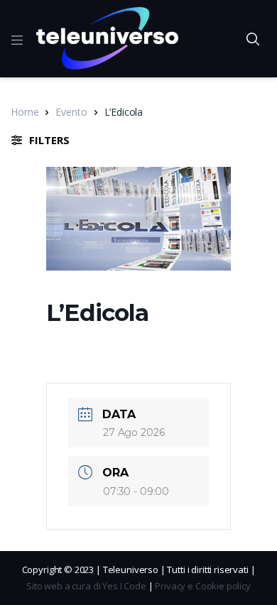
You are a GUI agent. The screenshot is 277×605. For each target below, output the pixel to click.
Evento (71, 112)
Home (24, 112)
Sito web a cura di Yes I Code (86, 585)
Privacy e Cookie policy (203, 585)
